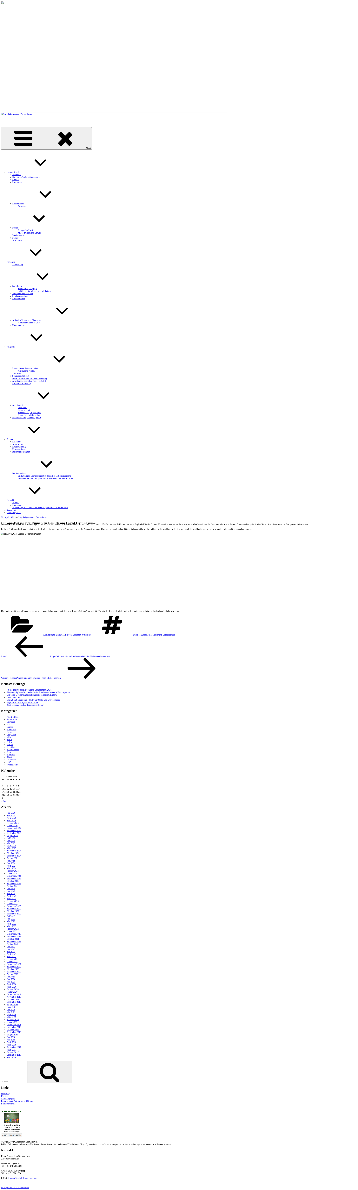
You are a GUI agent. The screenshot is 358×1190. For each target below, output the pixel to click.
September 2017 (14, 1047)
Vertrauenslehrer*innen (22, 293)
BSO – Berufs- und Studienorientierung (29, 378)
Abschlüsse (17, 240)
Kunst (9, 732)
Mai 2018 (11, 1040)
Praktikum (22, 407)
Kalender (16, 441)
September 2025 (14, 833)
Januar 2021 (12, 961)
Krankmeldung (19, 447)
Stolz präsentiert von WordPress (15, 1187)
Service (10, 439)
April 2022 (11, 924)
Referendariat (24, 410)
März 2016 (11, 1057)
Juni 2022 (11, 919)
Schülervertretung (20, 296)
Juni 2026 (11, 813)
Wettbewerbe (18, 235)
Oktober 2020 (13, 969)
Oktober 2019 (13, 999)
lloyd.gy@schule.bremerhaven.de (22, 1178)
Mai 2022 (11, 921)
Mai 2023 (11, 893)
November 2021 (14, 936)
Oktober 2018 (13, 1029)
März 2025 (11, 848)
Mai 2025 (11, 843)
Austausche (12, 719)
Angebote (11, 347)
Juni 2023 (11, 891)
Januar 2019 (12, 1022)
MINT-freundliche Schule (29, 233)
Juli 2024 (11, 861)
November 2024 (14, 850)
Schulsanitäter (13, 749)
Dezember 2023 (14, 876)
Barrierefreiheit (19, 473)
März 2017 (11, 1050)
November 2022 (14, 908)
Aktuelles (16, 174)
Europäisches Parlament (151, 635)
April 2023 (11, 896)
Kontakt (10, 500)
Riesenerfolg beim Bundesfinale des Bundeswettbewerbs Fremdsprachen (39, 692)
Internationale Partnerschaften (25, 368)
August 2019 (12, 1004)
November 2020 (14, 966)
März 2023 (11, 898)
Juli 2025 (11, 838)
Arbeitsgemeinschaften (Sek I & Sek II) (29, 381)
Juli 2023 (11, 888)
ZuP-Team (17, 286)
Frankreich (11, 729)
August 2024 (12, 858)
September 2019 (14, 1002)
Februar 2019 (13, 1019)
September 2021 (14, 941)
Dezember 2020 (14, 964)
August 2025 (12, 835)
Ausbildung (17, 405)
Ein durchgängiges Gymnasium (26, 177)
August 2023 (12, 886)
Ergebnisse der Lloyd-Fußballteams (22, 702)
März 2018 (11, 1045)
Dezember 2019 (14, 994)
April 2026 (11, 818)
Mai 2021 (11, 951)
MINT (9, 737)
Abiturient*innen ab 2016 (29, 322)
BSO (9, 724)
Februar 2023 (13, 901)
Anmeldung (17, 444)
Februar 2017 (13, 1052)
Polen (9, 742)
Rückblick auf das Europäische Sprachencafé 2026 (29, 690)
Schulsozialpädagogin (27, 288)
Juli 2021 (11, 946)
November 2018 (14, 1027)
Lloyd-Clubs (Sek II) (21, 383)
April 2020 (11, 984)
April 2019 (11, 1014)
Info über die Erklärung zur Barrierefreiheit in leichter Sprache (45, 478)
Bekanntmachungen (21, 452)
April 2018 (11, 1042)
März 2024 (11, 868)
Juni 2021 (11, 949)
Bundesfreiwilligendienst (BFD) (26, 417)
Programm (17, 182)
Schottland (11, 747)
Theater (10, 757)
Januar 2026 (12, 825)
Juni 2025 (11, 840)
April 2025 (11, 845)
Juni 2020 (11, 979)
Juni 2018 (11, 1037)
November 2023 (14, 878)
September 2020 (14, 971)
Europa (68, 635)
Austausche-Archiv (26, 371)
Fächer (15, 238)
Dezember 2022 (14, 906)
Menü (88, 148)
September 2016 (14, 1055)
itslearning (11, 510)
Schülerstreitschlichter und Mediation (34, 291)
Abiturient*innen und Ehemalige (26, 320)
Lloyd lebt (11, 734)
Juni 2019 (11, 1009)
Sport (9, 752)
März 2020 (11, 987)
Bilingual (60, 635)
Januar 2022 (12, 931)
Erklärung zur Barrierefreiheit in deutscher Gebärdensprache (44, 476)
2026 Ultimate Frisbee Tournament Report (25, 705)
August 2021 (12, 944)
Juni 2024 (11, 863)
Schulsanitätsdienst (20, 376)
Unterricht (86, 635)
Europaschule (18, 203)
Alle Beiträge (49, 635)
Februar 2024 (13, 871)
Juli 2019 (11, 1007)
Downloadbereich (20, 449)
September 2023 (14, 883)
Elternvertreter (18, 298)
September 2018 (14, 1032)
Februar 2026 (13, 823)
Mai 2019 (11, 1012)
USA (9, 762)
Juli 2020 (11, 976)
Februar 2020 (13, 989)
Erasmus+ (22, 206)
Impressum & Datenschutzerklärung (17, 1101)
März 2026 (11, 820)
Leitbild (15, 179)
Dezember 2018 (14, 1024)
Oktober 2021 (13, 939)
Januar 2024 (12, 873)
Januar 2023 (12, 903)
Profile (15, 228)
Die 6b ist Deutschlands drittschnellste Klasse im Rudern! (32, 695)
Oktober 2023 (13, 881)
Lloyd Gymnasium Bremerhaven (15, 119)
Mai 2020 (11, 982)
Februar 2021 (13, 959)
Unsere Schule (13, 172)
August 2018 (12, 1034)
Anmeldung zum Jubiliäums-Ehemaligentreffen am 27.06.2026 (40, 507)
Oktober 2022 (13, 911)
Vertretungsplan (14, 512)
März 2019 (11, 1017)
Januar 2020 (12, 992)
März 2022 (11, 926)
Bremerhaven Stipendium (29, 415)
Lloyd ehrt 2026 (14, 697)
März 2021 (11, 956)
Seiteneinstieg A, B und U (29, 412)
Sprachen (77, 635)
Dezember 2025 (14, 828)
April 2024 (11, 866)
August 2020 (12, 974)
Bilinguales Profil (25, 230)
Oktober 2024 (13, 853)
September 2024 (14, 856)
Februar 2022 (13, 929)
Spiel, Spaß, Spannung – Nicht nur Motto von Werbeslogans (33, 700)
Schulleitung (17, 264)
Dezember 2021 (14, 934)
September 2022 (14, 913)
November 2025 (14, 830)
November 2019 (14, 997)
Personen (11, 262)
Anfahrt (15, 502)
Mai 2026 (11, 815)
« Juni (3, 801)
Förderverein (18, 325)
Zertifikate (16, 373)
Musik (9, 739)
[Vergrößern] (353, 536)
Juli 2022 (11, 916)
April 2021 (11, 954)
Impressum (17, 505)
